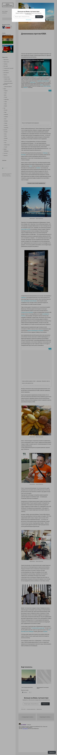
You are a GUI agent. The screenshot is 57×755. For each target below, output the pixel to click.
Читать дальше (28, 19)
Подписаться (39, 16)
